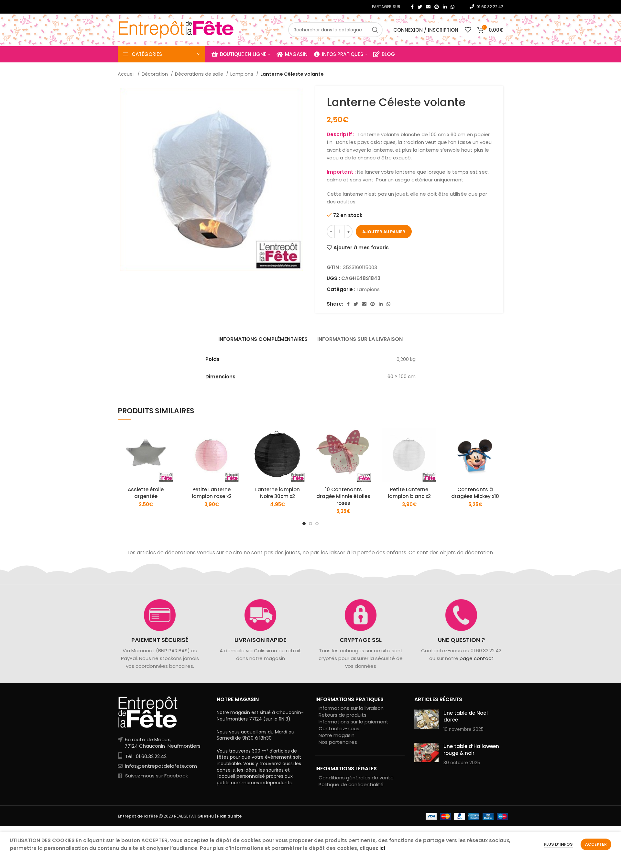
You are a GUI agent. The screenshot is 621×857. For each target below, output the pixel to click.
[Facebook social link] (412, 7)
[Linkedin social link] (445, 7)
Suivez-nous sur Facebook (156, 775)
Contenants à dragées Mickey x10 (475, 493)
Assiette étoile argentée (146, 493)
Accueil (127, 74)
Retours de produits (342, 714)
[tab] (263, 336)
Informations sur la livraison (351, 708)
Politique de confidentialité (351, 784)
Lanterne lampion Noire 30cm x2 (277, 493)
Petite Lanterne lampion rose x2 (212, 493)
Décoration (155, 74)
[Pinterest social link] (436, 7)
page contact (476, 658)
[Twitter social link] (420, 7)
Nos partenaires (338, 742)
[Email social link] (428, 7)
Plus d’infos (558, 844)
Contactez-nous (339, 728)
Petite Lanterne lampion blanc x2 (409, 493)
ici (382, 848)
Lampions (242, 74)
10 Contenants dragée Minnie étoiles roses (343, 496)
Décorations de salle (199, 74)
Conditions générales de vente (356, 777)
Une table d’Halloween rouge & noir (471, 749)
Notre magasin (336, 735)
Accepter (596, 844)
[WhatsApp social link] (452, 7)
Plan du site (229, 816)
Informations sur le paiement (353, 721)
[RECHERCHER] (375, 29)
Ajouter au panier (383, 232)
